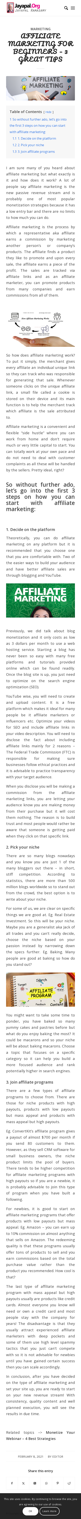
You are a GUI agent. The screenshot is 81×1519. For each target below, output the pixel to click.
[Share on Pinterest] (57, 1483)
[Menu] (73, 8)
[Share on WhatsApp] (46, 1483)
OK (30, 1511)
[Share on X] (23, 1483)
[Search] (64, 8)
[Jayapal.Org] (33, 8)
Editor (57, 1456)
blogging (29, 575)
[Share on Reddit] (69, 1483)
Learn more (49, 1511)
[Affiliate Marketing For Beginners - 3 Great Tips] (40, 88)
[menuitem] (64, 8)
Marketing (40, 29)
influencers (16, 720)
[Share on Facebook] (12, 1483)
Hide (48, 112)
